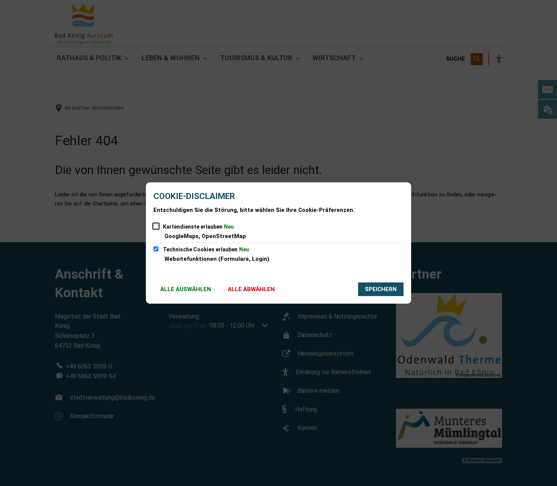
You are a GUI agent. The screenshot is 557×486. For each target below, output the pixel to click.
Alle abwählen (251, 289)
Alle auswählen (185, 289)
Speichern (381, 289)
